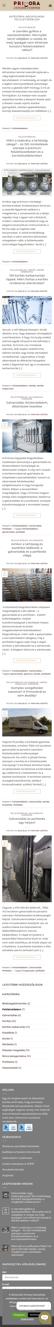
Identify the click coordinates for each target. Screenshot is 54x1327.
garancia (28, 674)
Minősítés (8, 1044)
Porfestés (27, 399)
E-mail (5, 1284)
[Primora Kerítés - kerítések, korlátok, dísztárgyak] (27, 5)
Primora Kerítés (39, 58)
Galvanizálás (36, 397)
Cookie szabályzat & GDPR (18, 1163)
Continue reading (27, 118)
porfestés (20, 532)
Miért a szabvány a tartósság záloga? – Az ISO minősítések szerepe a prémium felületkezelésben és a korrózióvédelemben (27, 148)
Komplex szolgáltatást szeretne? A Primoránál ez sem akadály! (27, 691)
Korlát (6, 1038)
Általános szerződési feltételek (20, 1146)
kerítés (37, 674)
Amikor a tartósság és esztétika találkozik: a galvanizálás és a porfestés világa (27, 549)
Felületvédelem (27, 27)
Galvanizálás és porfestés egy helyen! (27, 820)
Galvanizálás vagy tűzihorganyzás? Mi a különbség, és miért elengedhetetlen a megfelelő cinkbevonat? (31, 1197)
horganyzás (28, 971)
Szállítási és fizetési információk (21, 1152)
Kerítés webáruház (32, 271)
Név (4, 1272)
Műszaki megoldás (13, 1050)
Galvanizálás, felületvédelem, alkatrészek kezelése (27, 404)
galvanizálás (8, 532)
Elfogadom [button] (19, 1315)
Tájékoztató (27, 1319)
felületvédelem (30, 529)
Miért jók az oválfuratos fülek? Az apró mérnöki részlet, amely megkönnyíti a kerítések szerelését (31, 1250)
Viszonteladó (10, 1067)
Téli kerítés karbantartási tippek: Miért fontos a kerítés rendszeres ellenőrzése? (27, 279)
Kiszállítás (21, 684)
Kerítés (32, 270)
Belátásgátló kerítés (14, 1003)
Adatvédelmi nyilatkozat (17, 1158)
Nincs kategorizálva (14, 1056)
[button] (4, 5)
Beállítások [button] (35, 1315)
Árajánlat (8, 1175)
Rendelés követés (13, 1169)
